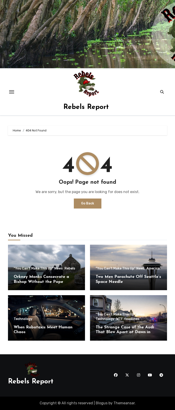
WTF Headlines (127, 319)
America (153, 268)
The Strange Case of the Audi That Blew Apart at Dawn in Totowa (125, 332)
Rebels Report (86, 107)
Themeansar (124, 403)
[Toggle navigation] (11, 92)
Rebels (69, 268)
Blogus (102, 403)
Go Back (87, 203)
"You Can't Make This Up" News (38, 268)
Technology (23, 319)
